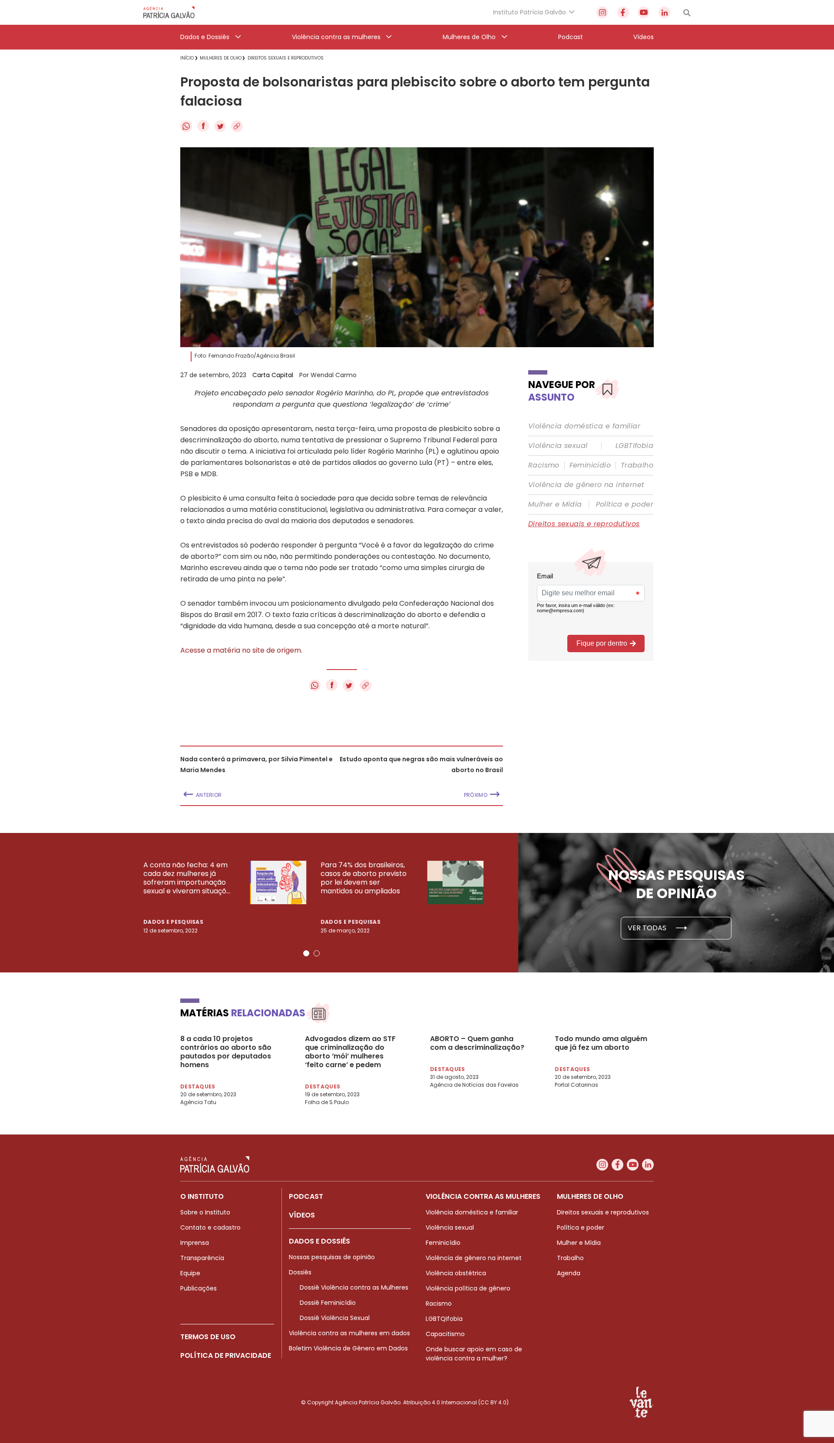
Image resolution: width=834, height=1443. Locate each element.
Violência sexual (557, 446)
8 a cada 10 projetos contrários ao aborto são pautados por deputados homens (225, 1052)
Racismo (543, 465)
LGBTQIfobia (444, 1318)
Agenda (568, 1273)
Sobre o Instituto (205, 1212)
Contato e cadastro (210, 1227)
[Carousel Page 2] (317, 953)
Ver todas (648, 928)
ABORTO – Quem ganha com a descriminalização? (477, 1043)
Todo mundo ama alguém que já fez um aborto (601, 1043)
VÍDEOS (302, 1215)
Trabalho (637, 465)
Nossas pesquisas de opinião (332, 1257)
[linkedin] (664, 12)
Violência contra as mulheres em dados (349, 1333)
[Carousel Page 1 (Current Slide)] (306, 953)
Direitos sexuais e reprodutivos (583, 524)
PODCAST (306, 1196)
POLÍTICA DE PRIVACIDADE (225, 1355)
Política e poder (624, 504)
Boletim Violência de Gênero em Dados (348, 1348)
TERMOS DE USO (207, 1337)
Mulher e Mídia (555, 504)
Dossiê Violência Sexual (335, 1318)
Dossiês (300, 1272)
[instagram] (602, 12)
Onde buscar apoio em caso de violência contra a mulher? (474, 1354)
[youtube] (643, 12)
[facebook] (623, 12)
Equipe (190, 1273)
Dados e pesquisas (173, 922)
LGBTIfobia (634, 446)
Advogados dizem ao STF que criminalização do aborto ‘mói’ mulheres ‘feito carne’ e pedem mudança (350, 1052)
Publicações (198, 1288)
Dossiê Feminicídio (328, 1302)
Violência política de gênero (468, 1288)
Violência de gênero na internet (586, 485)
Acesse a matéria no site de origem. (241, 650)
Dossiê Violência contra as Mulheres (354, 1287)
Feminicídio (590, 465)
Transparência (202, 1258)
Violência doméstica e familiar (584, 426)
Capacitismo (445, 1334)
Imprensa (194, 1242)
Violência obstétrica (456, 1273)
